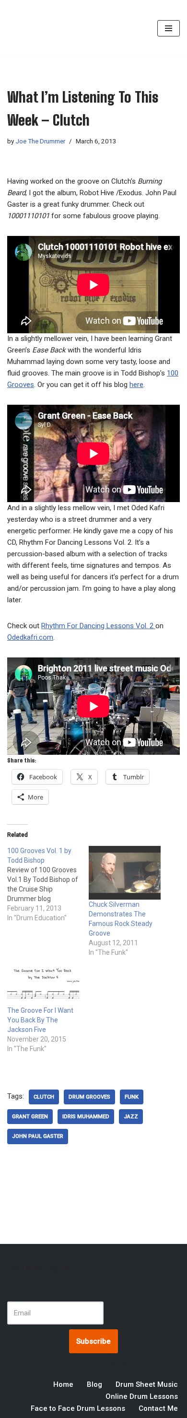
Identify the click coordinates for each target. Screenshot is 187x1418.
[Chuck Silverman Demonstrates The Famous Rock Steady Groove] (125, 873)
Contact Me (158, 1408)
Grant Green (30, 1116)
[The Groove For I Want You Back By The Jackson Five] (43, 985)
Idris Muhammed (85, 1116)
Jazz (131, 1116)
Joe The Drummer (40, 141)
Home (63, 1384)
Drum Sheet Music (147, 1384)
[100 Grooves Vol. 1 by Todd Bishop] (48, 884)
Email (15, 1295)
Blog (94, 1384)
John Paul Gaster (37, 1136)
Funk (132, 1097)
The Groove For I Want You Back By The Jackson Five (40, 1020)
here (136, 384)
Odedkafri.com (30, 637)
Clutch (44, 1097)
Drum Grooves (89, 1097)
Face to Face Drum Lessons (78, 1408)
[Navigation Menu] (168, 28)
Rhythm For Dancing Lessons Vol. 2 (98, 625)
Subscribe (93, 1341)
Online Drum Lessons (141, 1396)
